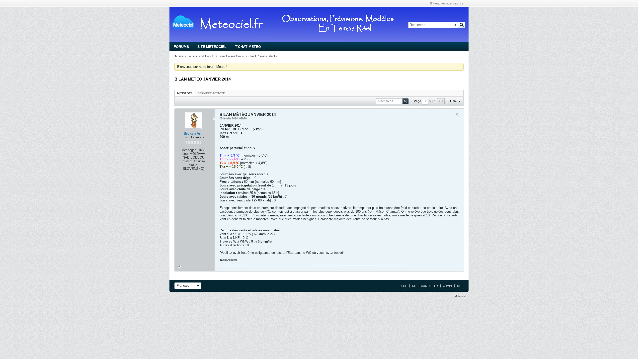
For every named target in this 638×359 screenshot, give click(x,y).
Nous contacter (425, 285)
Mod (460, 285)
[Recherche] (461, 25)
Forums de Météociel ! (200, 56)
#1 (457, 114)
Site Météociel (212, 47)
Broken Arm (193, 133)
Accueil (178, 56)
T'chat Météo (248, 47)
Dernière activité (211, 93)
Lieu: (185, 154)
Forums (181, 47)
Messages (184, 93)
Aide (404, 285)
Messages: (189, 150)
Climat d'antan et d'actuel (263, 56)
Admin (447, 285)
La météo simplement (231, 56)
